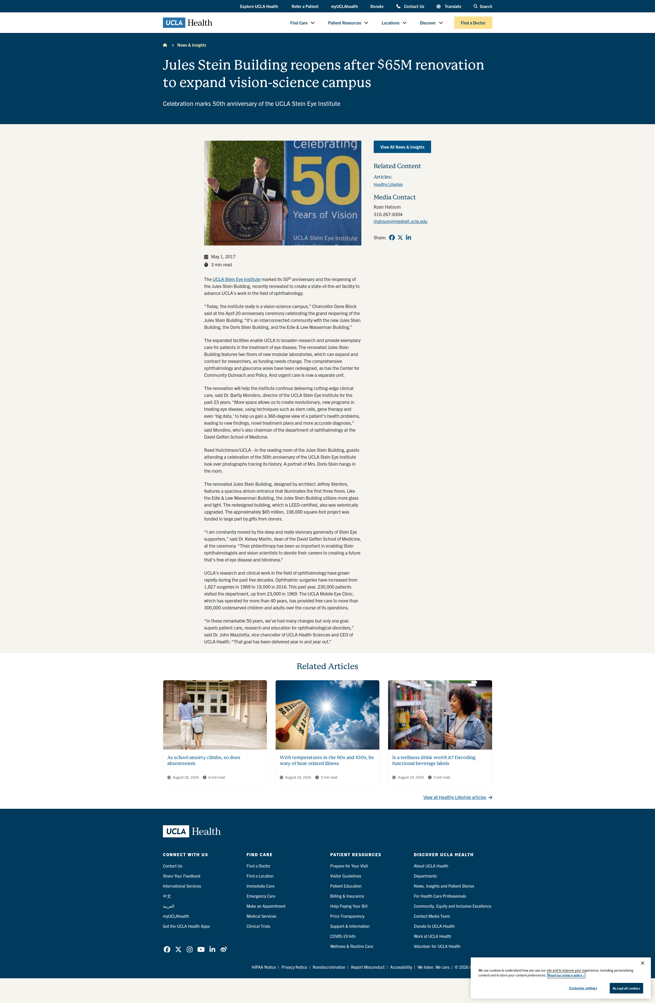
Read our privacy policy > (566, 975)
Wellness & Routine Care (351, 946)
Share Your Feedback (181, 875)
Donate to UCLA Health (434, 926)
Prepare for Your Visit (349, 865)
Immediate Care (260, 885)
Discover (428, 22)
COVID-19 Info (342, 936)
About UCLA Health (431, 865)
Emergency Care (261, 895)
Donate (376, 6)
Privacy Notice (294, 967)
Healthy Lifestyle (388, 184)
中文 (167, 895)
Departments (425, 875)
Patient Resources (344, 22)
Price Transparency (347, 916)
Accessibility (401, 967)
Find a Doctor (473, 22)
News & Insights (191, 44)
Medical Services (261, 916)
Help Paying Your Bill (349, 905)
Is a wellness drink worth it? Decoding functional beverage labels (434, 760)
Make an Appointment (266, 905)
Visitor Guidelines (345, 875)
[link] (392, 237)
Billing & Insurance (347, 895)
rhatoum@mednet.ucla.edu (400, 221)
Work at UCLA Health (432, 936)
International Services (182, 885)
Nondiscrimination (329, 967)
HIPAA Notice (264, 967)
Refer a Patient (305, 6)
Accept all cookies (626, 988)
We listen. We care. (434, 967)
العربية (168, 905)
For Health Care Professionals (440, 895)
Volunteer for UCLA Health (437, 946)
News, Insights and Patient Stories (444, 885)
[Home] (165, 45)
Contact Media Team (432, 916)
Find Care (299, 22)
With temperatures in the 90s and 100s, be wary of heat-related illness (327, 760)
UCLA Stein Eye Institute (236, 279)
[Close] (642, 963)
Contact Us (414, 6)
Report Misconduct (368, 967)
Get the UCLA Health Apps (186, 926)
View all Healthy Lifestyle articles (454, 797)
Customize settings (583, 988)
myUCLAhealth (344, 6)
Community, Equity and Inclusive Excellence (452, 905)
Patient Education (346, 885)
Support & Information (350, 926)
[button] (259, 6)
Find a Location (260, 875)
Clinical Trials (258, 926)
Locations (390, 22)
